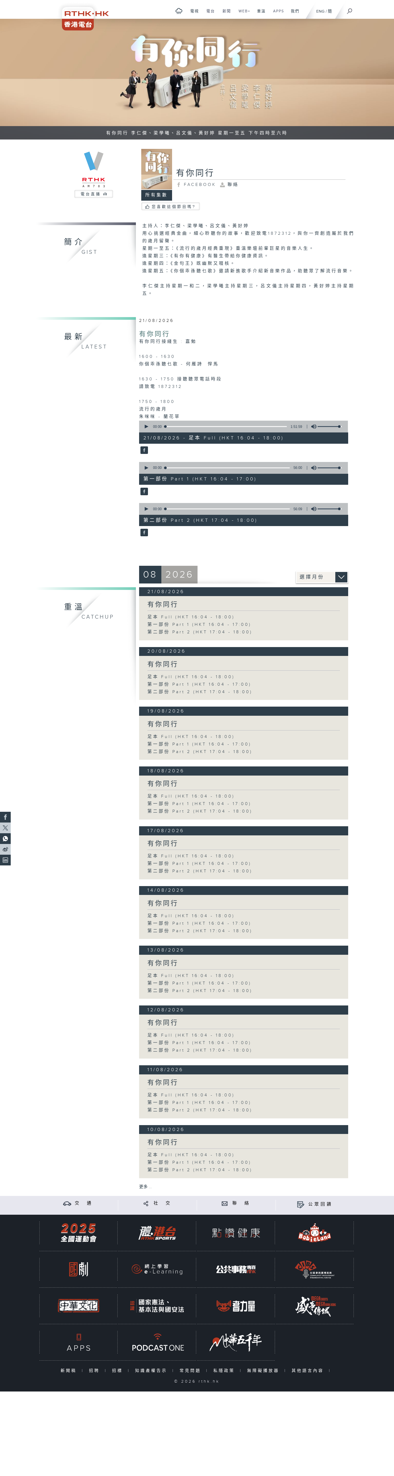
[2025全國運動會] (78, 1232)
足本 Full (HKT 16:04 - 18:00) (191, 617)
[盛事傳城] (315, 1305)
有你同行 (154, 334)
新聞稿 (70, 1370)
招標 (118, 1370)
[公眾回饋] (300, 1204)
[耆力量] (236, 1305)
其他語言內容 (309, 1370)
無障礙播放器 (264, 1370)
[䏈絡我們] (224, 1203)
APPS (276, 14)
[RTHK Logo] (81, 15)
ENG (320, 11)
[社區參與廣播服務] (315, 1269)
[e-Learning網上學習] (157, 1269)
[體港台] (157, 1232)
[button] (146, 426)
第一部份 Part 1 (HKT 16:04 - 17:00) (199, 624)
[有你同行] (143, 450)
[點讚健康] (236, 1232)
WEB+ (242, 14)
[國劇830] (78, 1269)
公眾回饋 (320, 1204)
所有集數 (156, 195)
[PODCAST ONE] (157, 1342)
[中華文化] (78, 1305)
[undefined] (179, 11)
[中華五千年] (236, 1342)
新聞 (224, 14)
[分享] (146, 1203)
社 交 (163, 1203)
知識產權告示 (152, 1370)
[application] (241, 426)
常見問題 (191, 1370)
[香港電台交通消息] (67, 1203)
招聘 (95, 1370)
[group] (312, 426)
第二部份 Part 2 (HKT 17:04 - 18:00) (199, 632)
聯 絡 (241, 1203)
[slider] (330, 426)
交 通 (84, 1203)
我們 (293, 14)
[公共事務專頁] (236, 1269)
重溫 (259, 14)
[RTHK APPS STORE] (78, 1342)
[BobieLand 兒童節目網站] (315, 1232)
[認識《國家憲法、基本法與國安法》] (157, 1305)
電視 (192, 14)
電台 (208, 14)
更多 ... (145, 1186)
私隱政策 (225, 1370)
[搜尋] (350, 9)
